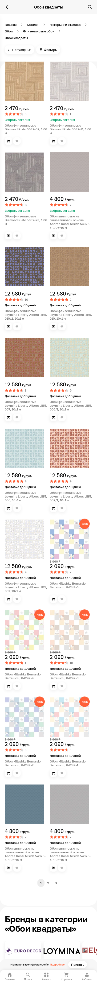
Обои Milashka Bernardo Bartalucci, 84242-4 (23, 676)
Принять (77, 964)
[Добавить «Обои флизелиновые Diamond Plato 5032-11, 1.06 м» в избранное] (62, 141)
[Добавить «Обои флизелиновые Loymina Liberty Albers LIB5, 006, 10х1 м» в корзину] (8, 508)
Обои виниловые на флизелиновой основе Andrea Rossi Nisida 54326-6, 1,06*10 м (25, 854)
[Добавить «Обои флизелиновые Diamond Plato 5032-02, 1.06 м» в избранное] (17, 141)
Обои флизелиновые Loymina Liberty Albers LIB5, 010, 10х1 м (71, 314)
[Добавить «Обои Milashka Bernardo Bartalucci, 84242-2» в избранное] (17, 773)
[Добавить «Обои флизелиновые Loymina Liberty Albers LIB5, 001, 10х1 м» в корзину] (8, 599)
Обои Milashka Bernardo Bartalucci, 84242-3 (68, 676)
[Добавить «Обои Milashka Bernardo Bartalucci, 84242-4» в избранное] (17, 686)
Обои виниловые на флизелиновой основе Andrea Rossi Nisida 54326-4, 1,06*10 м (70, 854)
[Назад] (7, 7)
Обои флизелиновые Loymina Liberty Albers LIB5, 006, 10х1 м (26, 496)
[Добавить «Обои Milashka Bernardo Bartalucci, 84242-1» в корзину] (53, 773)
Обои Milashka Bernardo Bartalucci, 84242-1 (68, 763)
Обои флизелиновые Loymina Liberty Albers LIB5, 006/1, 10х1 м (71, 405)
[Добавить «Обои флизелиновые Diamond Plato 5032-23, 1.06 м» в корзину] (8, 235)
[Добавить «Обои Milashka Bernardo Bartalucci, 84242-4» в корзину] (8, 686)
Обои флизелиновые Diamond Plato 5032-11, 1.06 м (70, 129)
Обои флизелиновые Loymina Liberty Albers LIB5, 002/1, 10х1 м (71, 496)
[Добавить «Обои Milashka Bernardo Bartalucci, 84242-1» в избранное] (62, 773)
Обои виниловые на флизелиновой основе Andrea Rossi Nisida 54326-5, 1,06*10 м (70, 221)
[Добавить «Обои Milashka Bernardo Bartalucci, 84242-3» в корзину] (53, 686)
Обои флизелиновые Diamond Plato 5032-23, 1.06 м (26, 220)
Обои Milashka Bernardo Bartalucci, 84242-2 (23, 763)
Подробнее (57, 964)
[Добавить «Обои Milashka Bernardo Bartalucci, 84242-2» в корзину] (8, 773)
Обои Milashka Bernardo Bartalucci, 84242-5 (68, 585)
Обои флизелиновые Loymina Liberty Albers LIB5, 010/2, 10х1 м (26, 314)
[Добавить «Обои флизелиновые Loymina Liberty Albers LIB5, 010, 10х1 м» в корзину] (53, 326)
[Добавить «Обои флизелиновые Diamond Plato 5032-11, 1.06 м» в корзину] (53, 141)
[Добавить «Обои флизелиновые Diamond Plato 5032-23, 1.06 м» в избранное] (17, 235)
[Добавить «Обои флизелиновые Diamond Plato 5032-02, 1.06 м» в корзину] (8, 141)
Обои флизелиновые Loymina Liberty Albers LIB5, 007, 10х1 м (26, 405)
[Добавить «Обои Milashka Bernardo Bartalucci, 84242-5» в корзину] (53, 599)
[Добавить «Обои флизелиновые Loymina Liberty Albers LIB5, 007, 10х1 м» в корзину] (8, 417)
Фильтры (50, 50)
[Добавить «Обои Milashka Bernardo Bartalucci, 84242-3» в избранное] (62, 686)
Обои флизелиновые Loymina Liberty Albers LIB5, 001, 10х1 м (26, 587)
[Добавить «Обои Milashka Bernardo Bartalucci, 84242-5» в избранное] (62, 599)
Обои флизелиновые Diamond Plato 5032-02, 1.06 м (26, 129)
